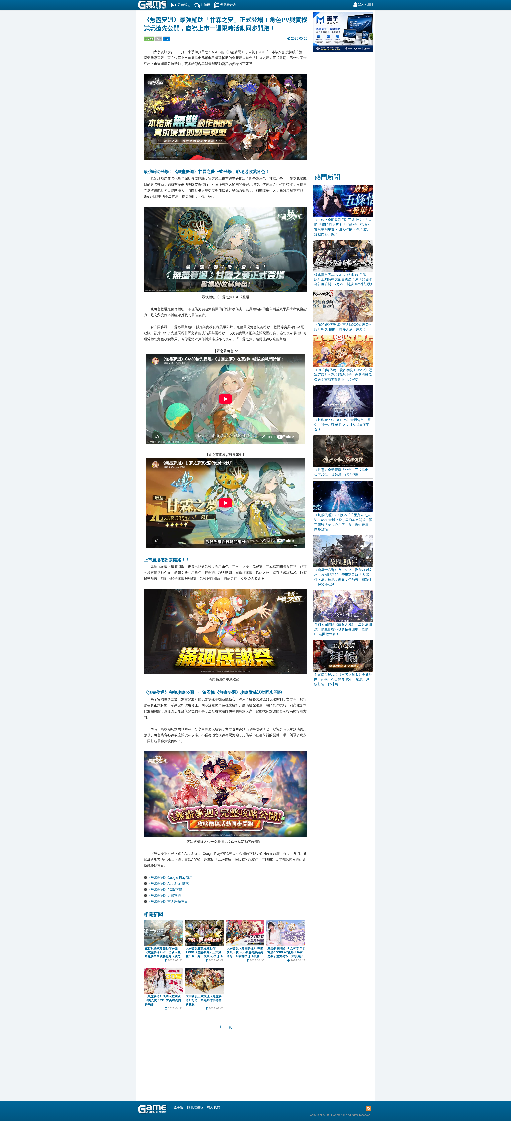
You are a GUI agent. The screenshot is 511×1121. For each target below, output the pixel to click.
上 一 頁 (225, 1027)
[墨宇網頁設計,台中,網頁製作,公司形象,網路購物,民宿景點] (343, 50)
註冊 (370, 4)
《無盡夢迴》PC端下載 (164, 890)
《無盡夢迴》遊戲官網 (164, 896)
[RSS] (368, 1108)
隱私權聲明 (195, 1107)
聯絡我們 (213, 1107)
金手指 (178, 1107)
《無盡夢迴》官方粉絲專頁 (167, 902)
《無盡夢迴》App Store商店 (168, 884)
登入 (361, 4)
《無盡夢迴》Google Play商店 (169, 878)
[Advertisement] (225, 1069)
